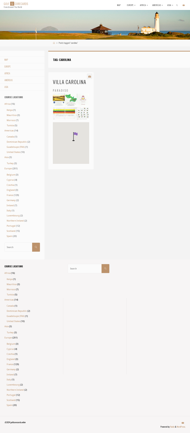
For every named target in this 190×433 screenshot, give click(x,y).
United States (13, 152)
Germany (11, 200)
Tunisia (10, 125)
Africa (7, 73)
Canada (10, 136)
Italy (9, 210)
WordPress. (181, 426)
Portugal (11, 226)
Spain (9, 236)
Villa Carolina (69, 81)
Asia (6, 87)
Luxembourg (13, 215)
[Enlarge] (85, 97)
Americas (8, 80)
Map (6, 59)
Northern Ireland (15, 220)
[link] (177, 5)
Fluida (172, 426)
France (10, 195)
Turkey (10, 163)
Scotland (11, 231)
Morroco (11, 120)
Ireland (10, 205)
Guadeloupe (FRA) (16, 147)
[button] (75, 136)
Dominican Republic (17, 142)
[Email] (183, 5)
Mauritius (12, 115)
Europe (7, 66)
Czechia (10, 185)
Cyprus (10, 180)
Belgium (11, 174)
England (11, 190)
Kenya (10, 110)
